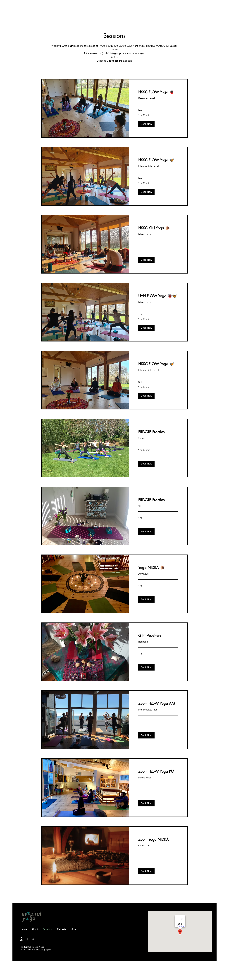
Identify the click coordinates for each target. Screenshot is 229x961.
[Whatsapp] (21, 939)
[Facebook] (27, 939)
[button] (146, 124)
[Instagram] (33, 939)
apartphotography (42, 949)
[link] (158, 92)
